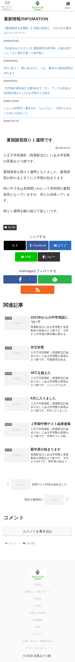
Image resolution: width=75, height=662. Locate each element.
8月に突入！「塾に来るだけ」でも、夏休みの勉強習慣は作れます (38, 70)
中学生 (37, 598)
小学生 (37, 605)
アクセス (37, 634)
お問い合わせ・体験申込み (37, 641)
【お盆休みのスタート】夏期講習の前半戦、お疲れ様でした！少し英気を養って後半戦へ (37, 51)
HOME (37, 584)
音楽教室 (37, 619)
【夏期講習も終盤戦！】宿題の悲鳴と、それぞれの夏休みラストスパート (37, 30)
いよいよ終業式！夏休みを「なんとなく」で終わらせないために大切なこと (37, 110)
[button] (49, 257)
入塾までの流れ (37, 612)
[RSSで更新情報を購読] (37, 290)
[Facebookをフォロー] (20, 279)
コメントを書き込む (37, 531)
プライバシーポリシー (37, 648)
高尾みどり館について (37, 591)
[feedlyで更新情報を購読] (55, 279)
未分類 (11, 227)
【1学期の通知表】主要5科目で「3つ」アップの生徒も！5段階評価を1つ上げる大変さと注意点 (38, 91)
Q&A (37, 626)
